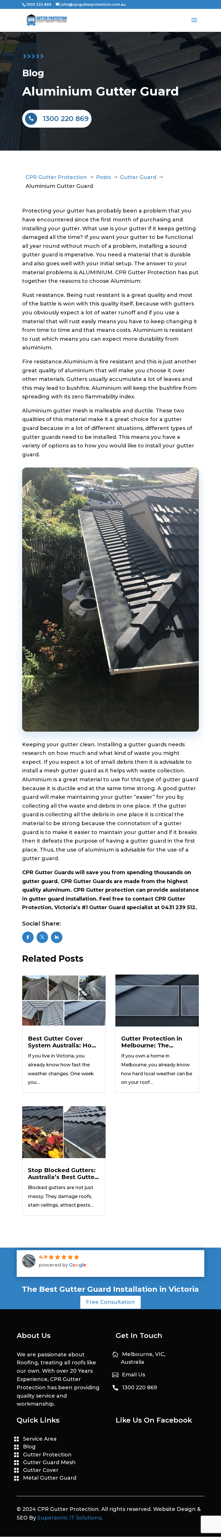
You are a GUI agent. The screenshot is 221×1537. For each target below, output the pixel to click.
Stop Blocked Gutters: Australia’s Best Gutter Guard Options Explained (62, 1173)
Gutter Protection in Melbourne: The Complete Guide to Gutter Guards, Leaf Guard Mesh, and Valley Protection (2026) (157, 1042)
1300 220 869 (38, 4)
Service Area (40, 1439)
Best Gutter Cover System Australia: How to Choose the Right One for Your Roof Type (64, 1042)
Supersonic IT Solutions (69, 1518)
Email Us (133, 1375)
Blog (29, 1447)
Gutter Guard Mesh (49, 1462)
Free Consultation (110, 1302)
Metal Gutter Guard (49, 1478)
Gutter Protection (47, 1455)
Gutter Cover (40, 1470)
